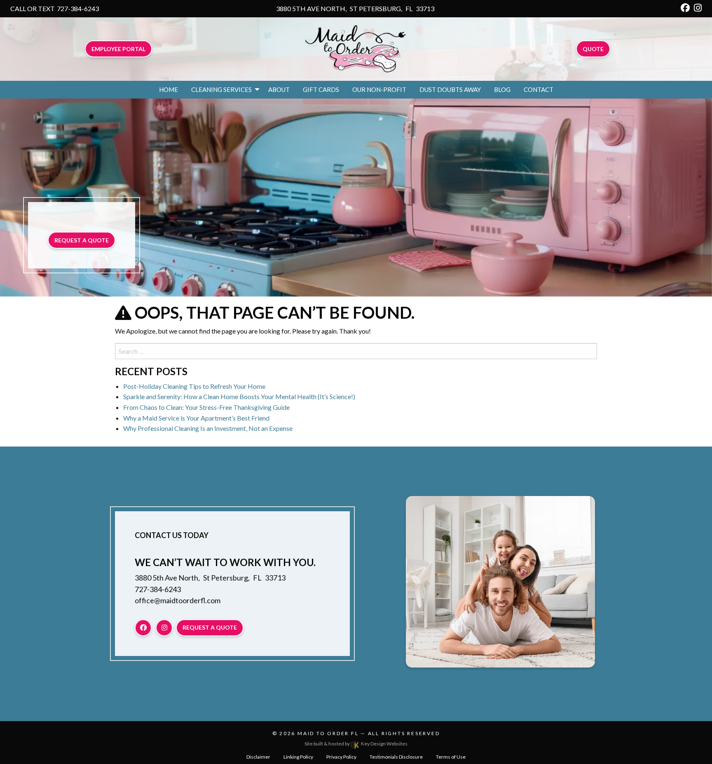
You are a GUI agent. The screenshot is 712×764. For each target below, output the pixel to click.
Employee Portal (118, 48)
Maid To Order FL (327, 733)
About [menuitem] (279, 89)
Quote (593, 48)
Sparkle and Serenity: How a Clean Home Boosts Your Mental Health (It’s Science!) (239, 396)
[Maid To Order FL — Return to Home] (355, 48)
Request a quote (81, 240)
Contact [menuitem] (538, 89)
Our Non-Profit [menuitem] (379, 89)
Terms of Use (451, 757)
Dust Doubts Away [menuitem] (450, 89)
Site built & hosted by (356, 743)
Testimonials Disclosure (396, 757)
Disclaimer (258, 757)
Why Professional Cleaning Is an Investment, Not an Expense (208, 428)
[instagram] (698, 8)
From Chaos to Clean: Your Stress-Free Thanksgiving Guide (206, 407)
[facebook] (685, 8)
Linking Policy (298, 757)
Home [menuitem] (168, 89)
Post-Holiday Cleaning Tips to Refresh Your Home (194, 386)
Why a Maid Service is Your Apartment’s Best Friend (196, 418)
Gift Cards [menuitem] (321, 89)
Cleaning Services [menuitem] (221, 89)
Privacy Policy (341, 757)
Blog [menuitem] (502, 89)
